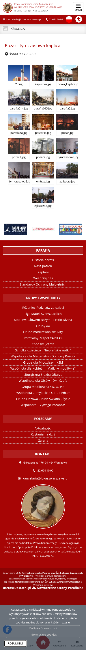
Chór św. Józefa (43, 344)
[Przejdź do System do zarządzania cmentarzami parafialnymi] (15, 229)
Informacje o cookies (43, 635)
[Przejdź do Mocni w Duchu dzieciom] (70, 229)
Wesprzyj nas (43, 278)
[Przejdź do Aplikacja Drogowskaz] (43, 229)
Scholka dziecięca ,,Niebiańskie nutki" (43, 350)
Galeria (18, 28)
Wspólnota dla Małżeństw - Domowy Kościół (43, 356)
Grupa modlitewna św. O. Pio (43, 387)
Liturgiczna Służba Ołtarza (43, 374)
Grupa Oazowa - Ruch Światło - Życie (43, 399)
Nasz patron (43, 266)
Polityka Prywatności (43, 628)
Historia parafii (43, 260)
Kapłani (43, 272)
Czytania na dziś (43, 434)
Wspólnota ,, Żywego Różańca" (43, 405)
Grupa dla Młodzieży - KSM (43, 362)
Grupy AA (43, 326)
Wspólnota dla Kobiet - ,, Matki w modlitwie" (43, 368)
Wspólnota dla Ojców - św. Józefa (43, 380)
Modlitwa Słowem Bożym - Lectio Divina (43, 320)
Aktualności (43, 428)
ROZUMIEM (15, 643)
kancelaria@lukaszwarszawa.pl (23, 19)
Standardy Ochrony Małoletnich (43, 284)
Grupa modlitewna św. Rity (43, 332)
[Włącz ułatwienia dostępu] (80, 19)
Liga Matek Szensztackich (43, 314)
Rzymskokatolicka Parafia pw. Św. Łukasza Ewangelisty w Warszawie (38, 7)
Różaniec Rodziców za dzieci (43, 307)
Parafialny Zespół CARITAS (43, 338)
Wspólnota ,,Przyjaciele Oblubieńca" (43, 393)
